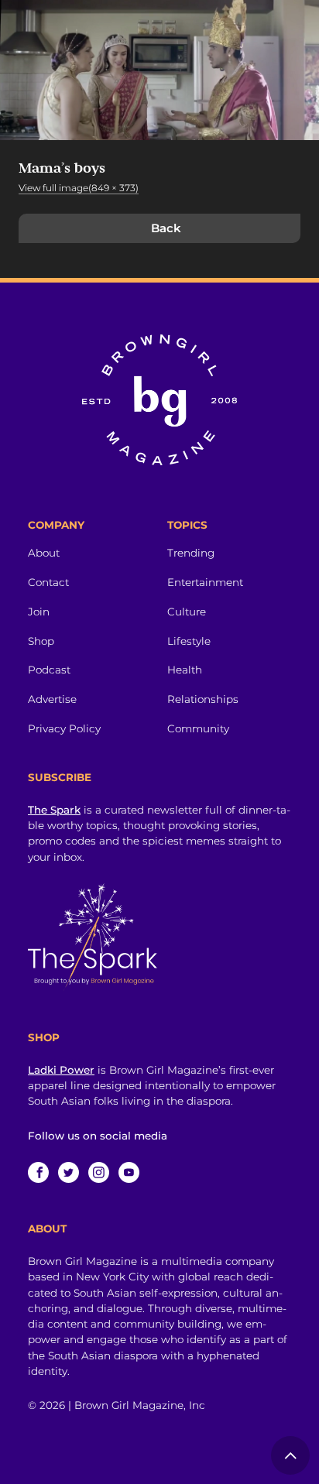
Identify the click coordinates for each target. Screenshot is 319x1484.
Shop (41, 641)
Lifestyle (189, 641)
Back (166, 228)
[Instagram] (98, 1172)
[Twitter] (68, 1172)
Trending (190, 553)
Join (39, 611)
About (44, 553)
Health (184, 669)
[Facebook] (38, 1172)
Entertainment (205, 582)
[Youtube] (128, 1172)
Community (198, 728)
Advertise (52, 699)
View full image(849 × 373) (79, 188)
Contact (48, 582)
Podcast (49, 669)
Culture (186, 611)
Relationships (202, 699)
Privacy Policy (64, 728)
